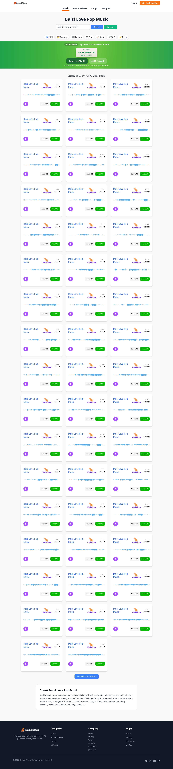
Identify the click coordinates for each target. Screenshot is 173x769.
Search (97, 27)
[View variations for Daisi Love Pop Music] (47, 85)
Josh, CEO (92, 750)
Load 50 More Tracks (86, 676)
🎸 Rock (100, 37)
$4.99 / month (98, 61)
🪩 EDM (49, 37)
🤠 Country (62, 37)
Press (90, 733)
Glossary (91, 743)
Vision (90, 740)
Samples (106, 8)
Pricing (91, 736)
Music (66, 8)
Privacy (129, 737)
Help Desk (92, 746)
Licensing (130, 741)
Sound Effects (80, 8)
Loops (94, 8)
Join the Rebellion (149, 3)
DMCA (129, 745)
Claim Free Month (77, 61)
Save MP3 (45, 104)
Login (134, 3)
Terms (129, 733)
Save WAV (55, 104)
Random (110, 27)
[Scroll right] (126, 37)
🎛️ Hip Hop (77, 37)
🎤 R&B (111, 37)
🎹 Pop (89, 37)
